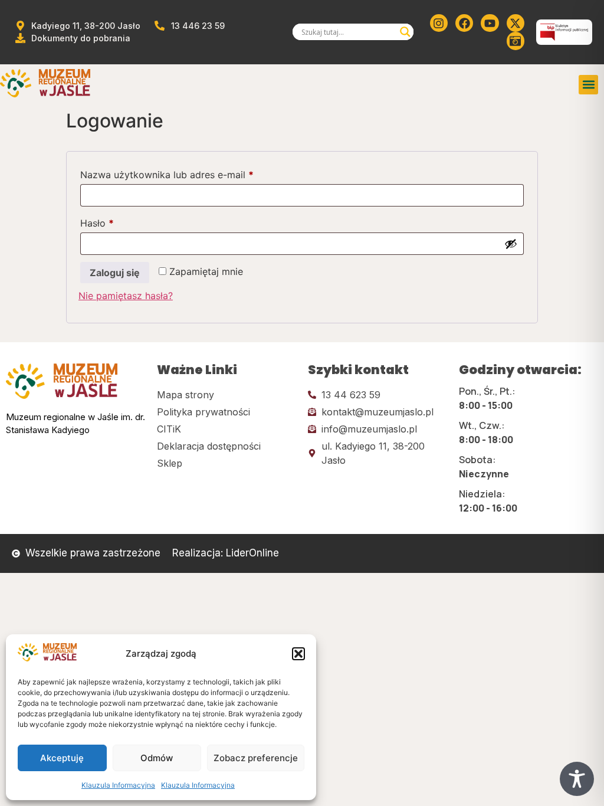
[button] (298, 654)
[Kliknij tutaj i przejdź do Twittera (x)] (515, 23)
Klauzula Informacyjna (118, 785)
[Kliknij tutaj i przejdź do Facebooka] (464, 23)
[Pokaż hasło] (510, 243)
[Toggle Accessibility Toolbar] (577, 779)
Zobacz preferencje (256, 758)
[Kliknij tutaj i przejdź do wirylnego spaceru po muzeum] (515, 41)
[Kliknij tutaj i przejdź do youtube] (489, 23)
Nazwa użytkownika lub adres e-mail (191, 173)
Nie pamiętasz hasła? (125, 296)
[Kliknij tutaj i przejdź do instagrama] (439, 23)
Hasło (121, 221)
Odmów (156, 758)
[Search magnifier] (405, 32)
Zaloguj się (115, 273)
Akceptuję (62, 758)
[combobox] (348, 32)
